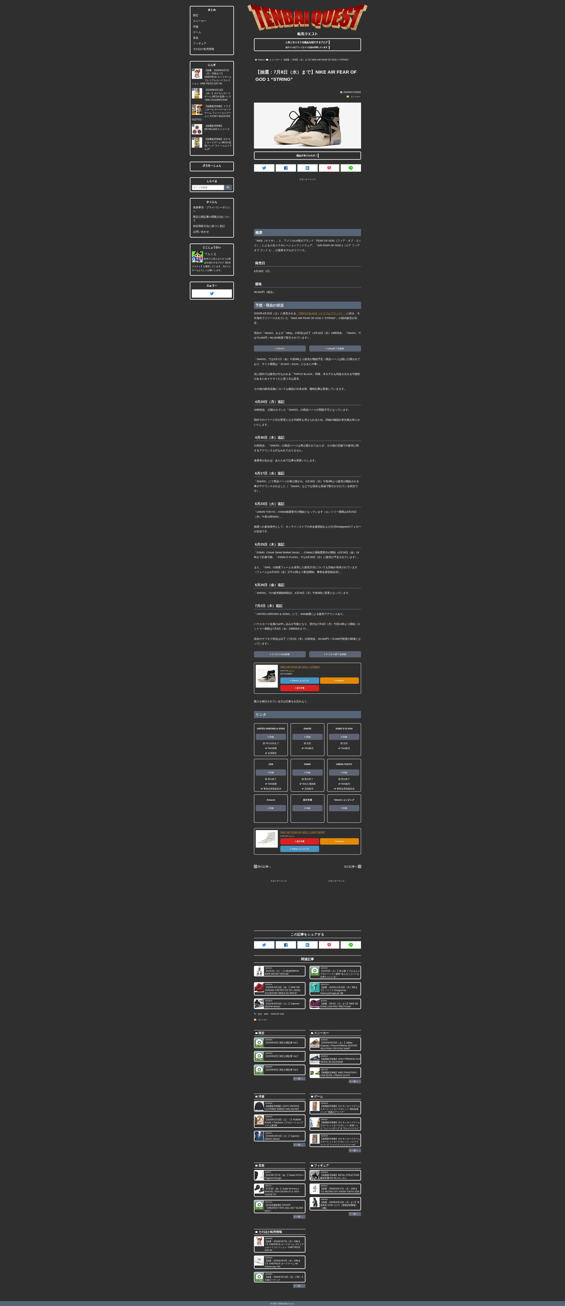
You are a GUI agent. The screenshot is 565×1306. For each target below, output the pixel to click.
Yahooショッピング (300, 680)
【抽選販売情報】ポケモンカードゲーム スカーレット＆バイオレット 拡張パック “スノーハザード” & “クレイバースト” (340, 1125)
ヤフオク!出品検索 (280, 654)
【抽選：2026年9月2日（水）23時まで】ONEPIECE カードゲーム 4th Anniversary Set (283, 1263)
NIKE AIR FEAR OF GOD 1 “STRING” (300, 667)
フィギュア (199, 43)
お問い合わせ (201, 231)
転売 (260, 1014)
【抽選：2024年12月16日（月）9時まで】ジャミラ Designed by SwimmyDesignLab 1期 (338, 990)
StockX (280, 348)
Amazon (340, 680)
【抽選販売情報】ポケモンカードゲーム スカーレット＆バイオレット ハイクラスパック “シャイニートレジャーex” (340, 1141)
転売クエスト (289, 1304)
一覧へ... (300, 1078)
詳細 (271, 737)
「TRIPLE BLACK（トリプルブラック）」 (321, 313)
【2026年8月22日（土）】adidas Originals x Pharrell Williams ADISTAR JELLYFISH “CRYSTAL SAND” (338, 1045)
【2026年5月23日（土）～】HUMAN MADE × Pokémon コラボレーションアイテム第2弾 (284, 1122)
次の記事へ (350, 866)
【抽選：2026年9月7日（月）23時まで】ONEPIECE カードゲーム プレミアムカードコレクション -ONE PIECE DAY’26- (212, 77)
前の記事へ (264, 866)
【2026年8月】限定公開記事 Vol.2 (281, 1056)
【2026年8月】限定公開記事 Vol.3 (281, 1069)
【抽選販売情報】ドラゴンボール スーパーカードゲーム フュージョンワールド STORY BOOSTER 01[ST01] (211, 113)
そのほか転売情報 (203, 49)
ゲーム (197, 32)
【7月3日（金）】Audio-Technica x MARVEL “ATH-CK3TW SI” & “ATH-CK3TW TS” (282, 1191)
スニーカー (355, 97)
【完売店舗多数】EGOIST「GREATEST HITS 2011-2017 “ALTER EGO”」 (284, 1208)
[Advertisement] (307, 202)
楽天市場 (300, 688)
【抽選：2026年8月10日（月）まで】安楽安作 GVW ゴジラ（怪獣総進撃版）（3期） (339, 1205)
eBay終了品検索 (336, 348)
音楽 (195, 37)
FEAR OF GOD (277, 1014)
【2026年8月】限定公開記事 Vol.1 (281, 1042)
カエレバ (291, 670)
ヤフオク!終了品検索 (336, 654)
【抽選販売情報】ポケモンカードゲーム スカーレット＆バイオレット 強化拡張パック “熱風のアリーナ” (340, 1109)
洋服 (195, 26)
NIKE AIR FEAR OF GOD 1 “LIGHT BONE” (302, 832)
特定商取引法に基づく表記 (209, 226)
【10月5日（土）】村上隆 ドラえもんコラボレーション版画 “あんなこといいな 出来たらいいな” (340, 974)
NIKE (266, 1014)
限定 (195, 15)
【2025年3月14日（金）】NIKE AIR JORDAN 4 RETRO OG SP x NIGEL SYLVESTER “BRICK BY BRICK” (283, 990)
